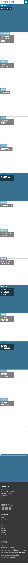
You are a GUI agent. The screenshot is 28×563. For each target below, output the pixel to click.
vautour (15, 555)
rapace (9, 552)
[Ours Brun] (14, 102)
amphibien (4, 545)
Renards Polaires (4, 318)
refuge (12, 552)
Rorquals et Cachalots (6, 262)
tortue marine (7, 555)
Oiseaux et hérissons (5, 403)
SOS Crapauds (6, 149)
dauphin (2, 550)
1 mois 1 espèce (9, 2)
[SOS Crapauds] (14, 158)
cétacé (25, 547)
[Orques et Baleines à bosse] (14, 46)
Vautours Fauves (5, 122)
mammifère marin (20, 550)
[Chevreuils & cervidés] (14, 243)
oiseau (25, 550)
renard (13, 552)
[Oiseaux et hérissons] (14, 412)
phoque (5, 552)
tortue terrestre (12, 555)
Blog (2, 528)
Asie (2, 524)
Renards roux (6, 205)
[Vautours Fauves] (14, 130)
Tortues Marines (4, 375)
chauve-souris (15, 547)
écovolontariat (6, 557)
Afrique (2, 517)
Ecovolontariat (3, 489)
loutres (9, 550)
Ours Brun (5, 92)
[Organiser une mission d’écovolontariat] (14, 468)
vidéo (17, 555)
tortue (21, 552)
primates (7, 552)
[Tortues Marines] (14, 384)
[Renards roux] (14, 215)
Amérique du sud (4, 521)
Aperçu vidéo (6, 8)
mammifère (13, 550)
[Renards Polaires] (14, 327)
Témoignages (3, 537)
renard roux (16, 552)
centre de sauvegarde (7, 547)
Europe (2, 530)
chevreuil (18, 547)
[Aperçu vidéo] (14, 18)
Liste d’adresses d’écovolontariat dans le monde (10, 491)
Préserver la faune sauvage (6, 493)
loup (7, 550)
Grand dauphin (4, 65)
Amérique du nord (4, 519)
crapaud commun (22, 547)
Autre (2, 526)
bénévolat (18, 545)
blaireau (14, 545)
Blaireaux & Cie (5, 178)
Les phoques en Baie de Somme (6, 291)
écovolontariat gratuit (15, 557)
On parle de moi (4, 495)
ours (3, 552)
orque (2, 552)
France (2, 532)
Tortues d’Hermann (5, 347)
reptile (18, 552)
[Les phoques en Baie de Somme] (14, 299)
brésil (16, 545)
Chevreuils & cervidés (6, 234)
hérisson (5, 550)
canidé (22, 545)
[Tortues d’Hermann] (14, 355)
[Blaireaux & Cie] (14, 187)
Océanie (2, 534)
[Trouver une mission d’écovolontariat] (14, 440)
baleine (11, 545)
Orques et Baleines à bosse (5, 38)
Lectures (2, 497)
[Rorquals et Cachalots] (14, 271)
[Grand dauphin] (14, 74)
